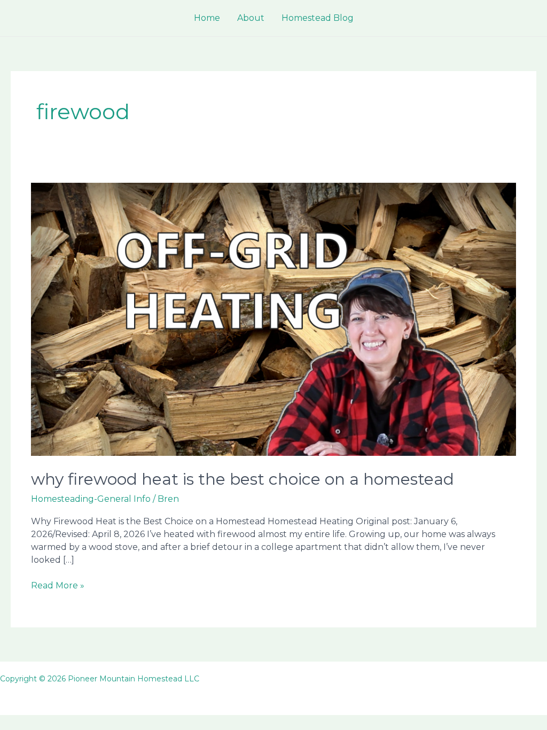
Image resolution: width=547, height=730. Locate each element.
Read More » (57, 586)
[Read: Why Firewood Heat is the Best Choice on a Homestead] (273, 319)
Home (207, 18)
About (250, 18)
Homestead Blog (318, 18)
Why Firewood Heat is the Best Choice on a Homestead (242, 479)
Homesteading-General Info (91, 499)
